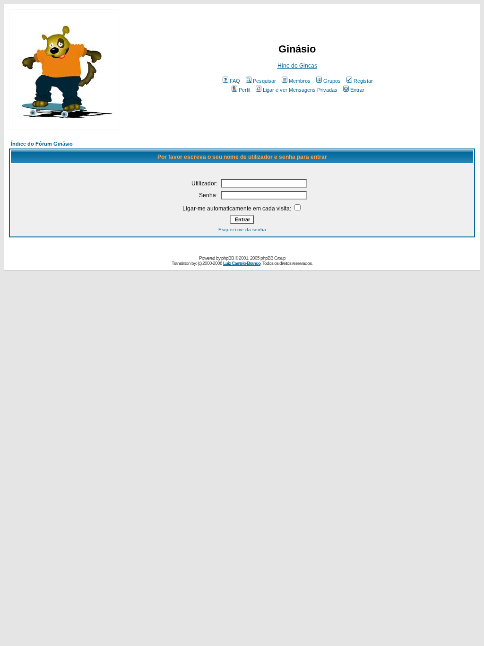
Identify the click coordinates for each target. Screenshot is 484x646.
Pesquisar (264, 81)
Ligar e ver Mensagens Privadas (300, 90)
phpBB (227, 258)
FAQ (235, 81)
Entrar (357, 90)
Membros (300, 81)
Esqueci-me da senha (242, 229)
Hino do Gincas (297, 65)
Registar (363, 81)
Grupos (332, 81)
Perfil (244, 90)
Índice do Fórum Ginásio (42, 144)
